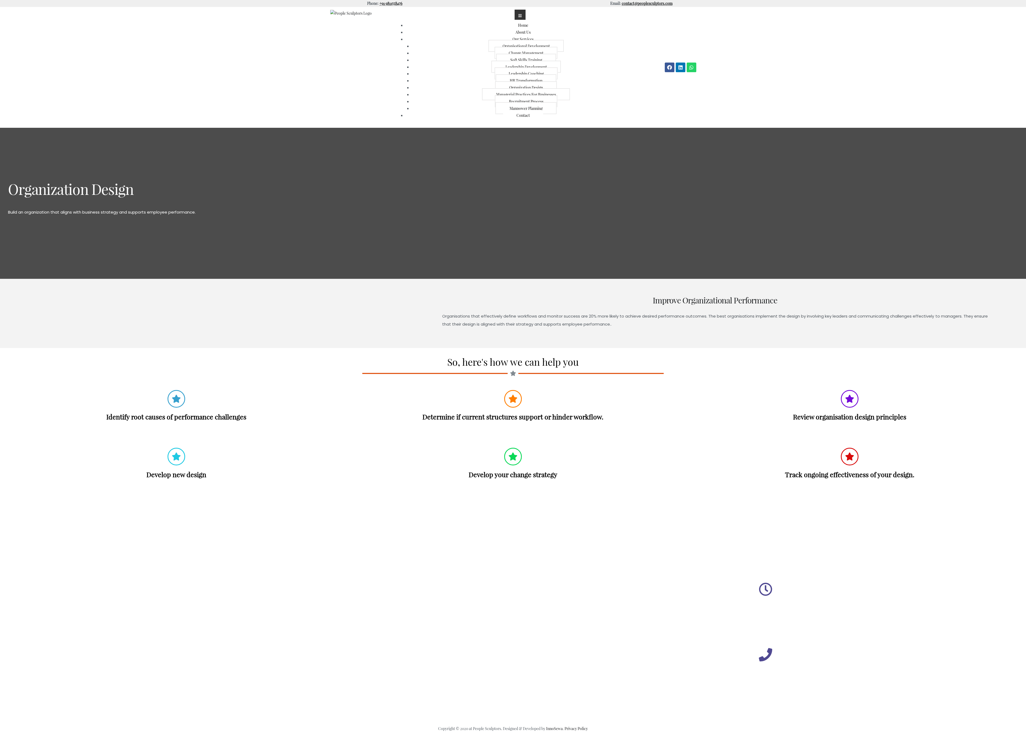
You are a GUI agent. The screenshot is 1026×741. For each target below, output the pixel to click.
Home (523, 25)
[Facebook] (669, 67)
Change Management (526, 53)
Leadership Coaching (526, 73)
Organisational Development (526, 46)
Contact (523, 115)
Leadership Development (526, 67)
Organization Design (526, 87)
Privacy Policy (576, 728)
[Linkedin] (680, 67)
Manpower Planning (526, 108)
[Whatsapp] (691, 67)
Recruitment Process (526, 101)
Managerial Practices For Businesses (526, 94)
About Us (523, 32)
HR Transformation (526, 80)
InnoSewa (554, 728)
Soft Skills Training (526, 60)
